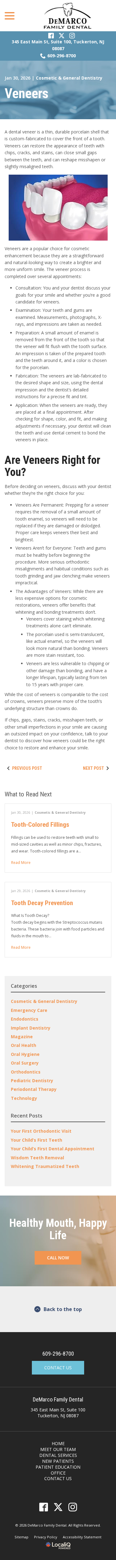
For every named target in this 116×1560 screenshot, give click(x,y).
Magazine (22, 1036)
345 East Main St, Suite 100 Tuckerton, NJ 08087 (58, 1412)
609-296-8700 (61, 56)
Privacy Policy (45, 1537)
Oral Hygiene (25, 1054)
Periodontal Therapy (34, 1089)
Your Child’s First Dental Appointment (52, 1149)
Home (58, 1443)
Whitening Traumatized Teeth (45, 1166)
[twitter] (58, 1507)
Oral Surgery (25, 1063)
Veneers (27, 93)
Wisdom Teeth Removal (37, 1158)
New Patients (58, 1461)
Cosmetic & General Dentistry (69, 78)
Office (58, 1473)
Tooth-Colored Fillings (40, 824)
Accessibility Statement (82, 1537)
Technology (24, 1098)
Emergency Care (29, 1010)
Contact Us (58, 1367)
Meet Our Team (58, 1449)
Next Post (93, 768)
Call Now (58, 1258)
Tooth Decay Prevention (42, 903)
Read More (21, 862)
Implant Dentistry (30, 1028)
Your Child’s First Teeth (36, 1140)
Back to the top (63, 1309)
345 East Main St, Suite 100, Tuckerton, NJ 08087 (58, 45)
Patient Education (58, 1467)
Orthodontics (26, 1072)
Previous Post (27, 768)
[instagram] (72, 1507)
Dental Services (58, 1455)
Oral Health (23, 1045)
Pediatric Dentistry (32, 1080)
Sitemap (21, 1537)
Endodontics (24, 1019)
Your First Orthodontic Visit (41, 1131)
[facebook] (43, 1507)
